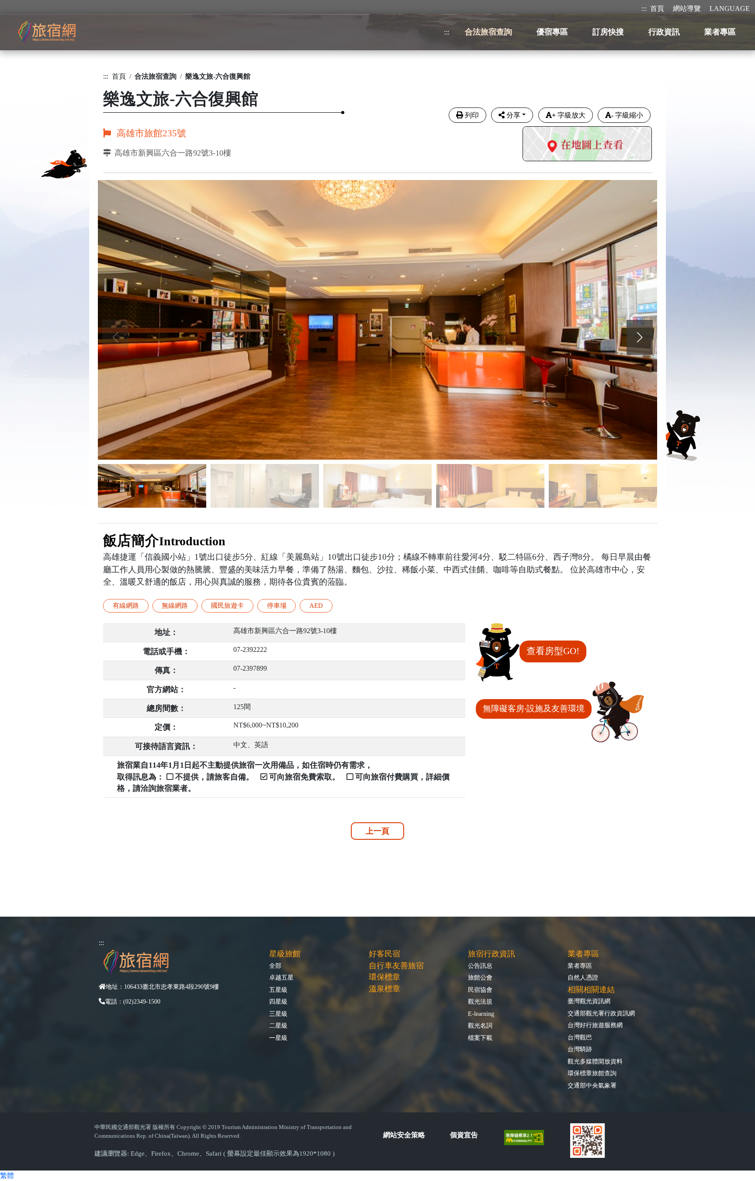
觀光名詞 (480, 1025)
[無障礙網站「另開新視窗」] (527, 1136)
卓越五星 (281, 977)
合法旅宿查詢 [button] (488, 32)
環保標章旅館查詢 (592, 1073)
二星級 (278, 1025)
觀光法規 (480, 1001)
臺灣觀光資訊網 (589, 1000)
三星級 (278, 1013)
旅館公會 (480, 977)
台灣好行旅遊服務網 (595, 1025)
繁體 (7, 1175)
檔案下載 (480, 1037)
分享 (513, 115)
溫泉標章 (384, 988)
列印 (472, 115)
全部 (275, 965)
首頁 (657, 8)
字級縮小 (627, 115)
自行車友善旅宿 (396, 965)
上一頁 (377, 831)
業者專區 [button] (720, 32)
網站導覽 (687, 8)
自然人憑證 (583, 977)
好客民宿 (384, 953)
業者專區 (580, 965)
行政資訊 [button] (664, 32)
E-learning (481, 1013)
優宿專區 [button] (552, 32)
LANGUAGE (730, 8)
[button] (640, 337)
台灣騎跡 (580, 1049)
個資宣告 (464, 1135)
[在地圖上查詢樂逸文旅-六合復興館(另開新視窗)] (587, 145)
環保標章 (384, 977)
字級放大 (568, 115)
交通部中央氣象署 (592, 1085)
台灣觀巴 (580, 1037)
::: (644, 8)
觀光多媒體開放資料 (595, 1061)
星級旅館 (285, 953)
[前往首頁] (47, 32)
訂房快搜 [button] (608, 32)
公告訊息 (480, 965)
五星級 (278, 989)
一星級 (278, 1037)
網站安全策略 (404, 1135)
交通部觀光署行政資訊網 (601, 1013)
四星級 (278, 1001)
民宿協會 (480, 989)
